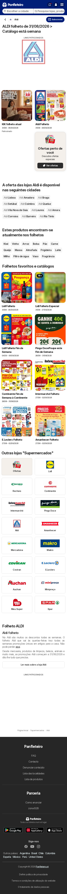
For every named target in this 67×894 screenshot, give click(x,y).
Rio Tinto (47, 216)
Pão (45, 243)
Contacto (33, 761)
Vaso (35, 256)
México (17, 856)
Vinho (15, 243)
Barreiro (29, 216)
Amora (54, 210)
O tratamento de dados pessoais (33, 887)
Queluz (44, 203)
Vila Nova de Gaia (16, 210)
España (7, 856)
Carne (54, 243)
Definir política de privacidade (33, 874)
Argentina (25, 853)
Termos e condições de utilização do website (33, 880)
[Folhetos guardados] (49, 4)
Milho (7, 256)
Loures (37, 210)
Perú (24, 856)
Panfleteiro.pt (42, 866)
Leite (58, 250)
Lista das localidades (33, 773)
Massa (18, 250)
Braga (43, 197)
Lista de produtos (33, 779)
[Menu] (62, 4)
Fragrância (48, 256)
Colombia (50, 853)
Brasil (34, 853)
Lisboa (9, 197)
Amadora (26, 197)
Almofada (31, 250)
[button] (55, 4)
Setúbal (10, 203)
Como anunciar (33, 802)
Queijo (7, 250)
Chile (40, 853)
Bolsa (36, 243)
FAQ (33, 755)
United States (36, 856)
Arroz (25, 243)
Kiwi (6, 243)
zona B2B (33, 808)
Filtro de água (21, 256)
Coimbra (27, 203)
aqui (18, 646)
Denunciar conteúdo (33, 767)
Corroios (11, 216)
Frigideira (46, 250)
